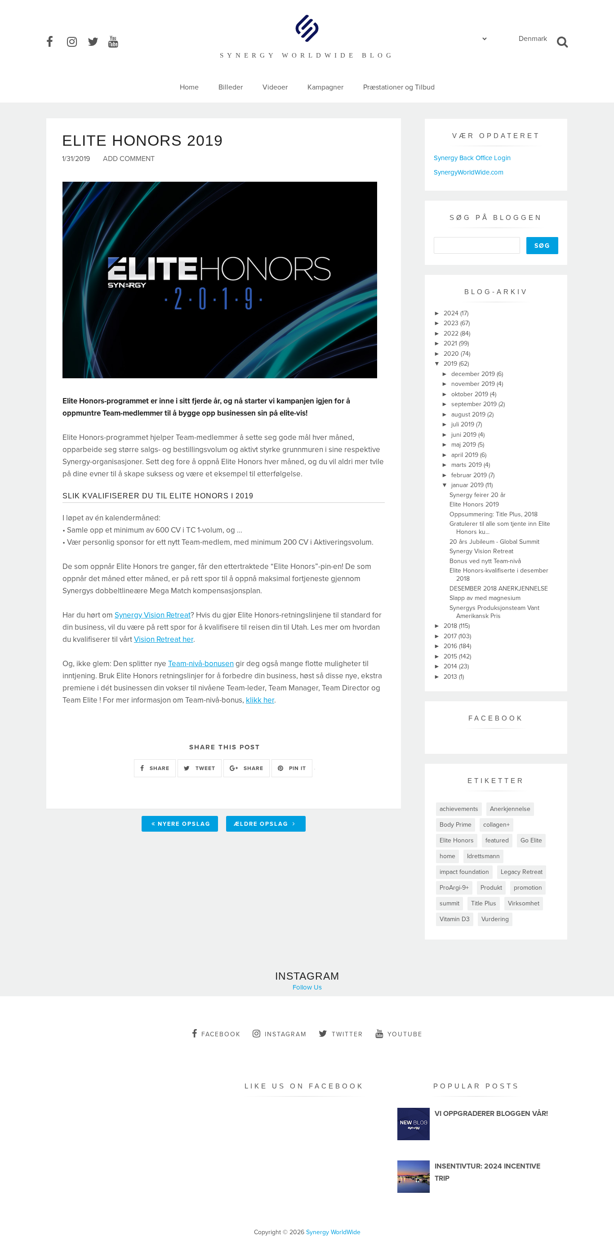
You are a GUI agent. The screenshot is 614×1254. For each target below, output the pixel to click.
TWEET (204, 768)
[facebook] (55, 42)
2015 (451, 656)
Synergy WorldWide (333, 1232)
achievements (459, 809)
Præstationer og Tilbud (399, 87)
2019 (451, 363)
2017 (451, 636)
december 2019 (474, 374)
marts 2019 (467, 465)
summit (449, 903)
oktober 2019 (470, 394)
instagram (286, 1034)
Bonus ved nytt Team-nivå (485, 561)
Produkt (491, 887)
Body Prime (456, 825)
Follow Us (307, 987)
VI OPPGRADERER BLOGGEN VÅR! (491, 1113)
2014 (451, 666)
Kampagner (325, 87)
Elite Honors (457, 840)
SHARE (158, 768)
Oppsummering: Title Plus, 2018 (493, 514)
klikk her (260, 700)
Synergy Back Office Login (472, 158)
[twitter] (97, 42)
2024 (452, 313)
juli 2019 (463, 424)
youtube (405, 1034)
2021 (451, 343)
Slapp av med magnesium (485, 598)
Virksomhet (523, 903)
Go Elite (531, 840)
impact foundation (464, 872)
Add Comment (129, 159)
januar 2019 (468, 485)
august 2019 (469, 414)
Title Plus (483, 903)
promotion (528, 887)
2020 (452, 354)
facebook (220, 1034)
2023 (452, 323)
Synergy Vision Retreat (153, 615)
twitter (347, 1034)
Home (189, 87)
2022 (452, 333)
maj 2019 (464, 444)
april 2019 (465, 455)
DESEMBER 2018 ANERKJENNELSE (498, 588)
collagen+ (496, 825)
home (447, 856)
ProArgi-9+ (454, 887)
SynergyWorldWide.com (468, 172)
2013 (451, 677)
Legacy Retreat (522, 872)
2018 (451, 626)
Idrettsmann (483, 856)
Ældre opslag (262, 824)
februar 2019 (470, 475)
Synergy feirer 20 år (477, 495)
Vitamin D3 (455, 919)
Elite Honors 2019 (474, 504)
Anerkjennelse (510, 809)
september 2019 (474, 404)
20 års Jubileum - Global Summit (494, 542)
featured (497, 840)
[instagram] (76, 42)
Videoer (275, 87)
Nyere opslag (184, 824)
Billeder (230, 87)
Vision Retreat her (163, 639)
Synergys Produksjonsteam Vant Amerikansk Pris (494, 612)
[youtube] (117, 42)
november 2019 (474, 384)
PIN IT (296, 768)
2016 (451, 646)
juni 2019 (464, 435)
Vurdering (495, 919)
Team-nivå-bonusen (201, 663)
